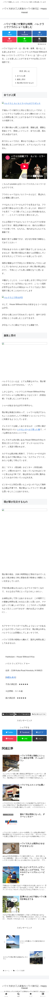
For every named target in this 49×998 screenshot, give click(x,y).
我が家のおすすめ (39, 714)
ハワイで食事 (9, 714)
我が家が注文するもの (25, 83)
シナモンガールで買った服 (28, 429)
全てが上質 (21, 76)
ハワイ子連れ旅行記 (23, 714)
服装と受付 (21, 79)
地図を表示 (10, 677)
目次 (21, 71)
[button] (44, 510)
